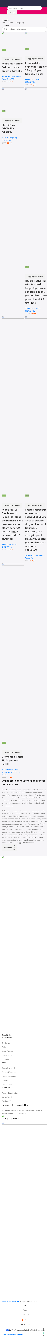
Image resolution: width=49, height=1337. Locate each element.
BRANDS (11, 23)
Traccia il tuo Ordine (10, 1093)
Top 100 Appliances (9, 1076)
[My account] (46, 3)
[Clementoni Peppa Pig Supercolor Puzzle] (13, 652)
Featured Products (9, 1072)
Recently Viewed (8, 1068)
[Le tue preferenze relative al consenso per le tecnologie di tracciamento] (43, 1333)
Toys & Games (7, 1084)
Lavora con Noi (7, 1055)
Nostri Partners (7, 1051)
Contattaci (6, 1059)
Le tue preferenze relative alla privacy (24, 1330)
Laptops (5, 1080)
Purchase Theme (8, 1101)
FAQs (4, 1047)
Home (4, 23)
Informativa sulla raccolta (13, 1334)
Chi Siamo (6, 1043)
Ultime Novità (7, 1097)
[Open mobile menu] (3, 3)
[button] (12, 752)
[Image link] (24, 945)
